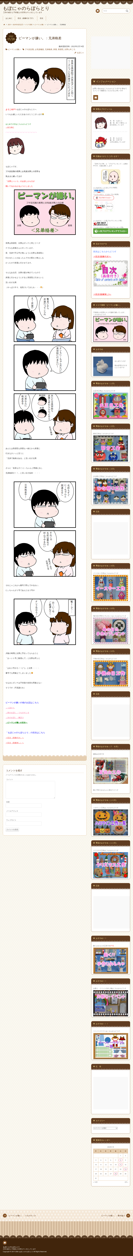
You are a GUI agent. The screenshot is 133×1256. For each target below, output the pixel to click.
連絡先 (98, 11)
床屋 (55, 49)
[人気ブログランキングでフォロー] (110, 234)
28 (115, 1174)
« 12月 (95, 1182)
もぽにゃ (80, 52)
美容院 (60, 49)
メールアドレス (12, 811)
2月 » (126, 1182)
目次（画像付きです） (26, 18)
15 (120, 1165)
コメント (9, 779)
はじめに (9, 18)
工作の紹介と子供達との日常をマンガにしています (19, 1249)
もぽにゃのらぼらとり (11, 1247)
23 (125, 1169)
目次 (41, 18)
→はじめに (10, 127)
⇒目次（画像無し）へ (15, 742)
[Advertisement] (110, 52)
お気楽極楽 (39, 49)
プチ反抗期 (29, 49)
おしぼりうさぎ (120, 361)
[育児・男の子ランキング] (100, 225)
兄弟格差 (48, 49)
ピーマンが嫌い (14, 49)
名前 (8, 802)
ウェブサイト (11, 820)
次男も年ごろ (69, 49)
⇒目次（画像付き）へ (15, 738)
